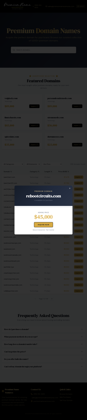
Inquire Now (43, 225)
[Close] (70, 188)
